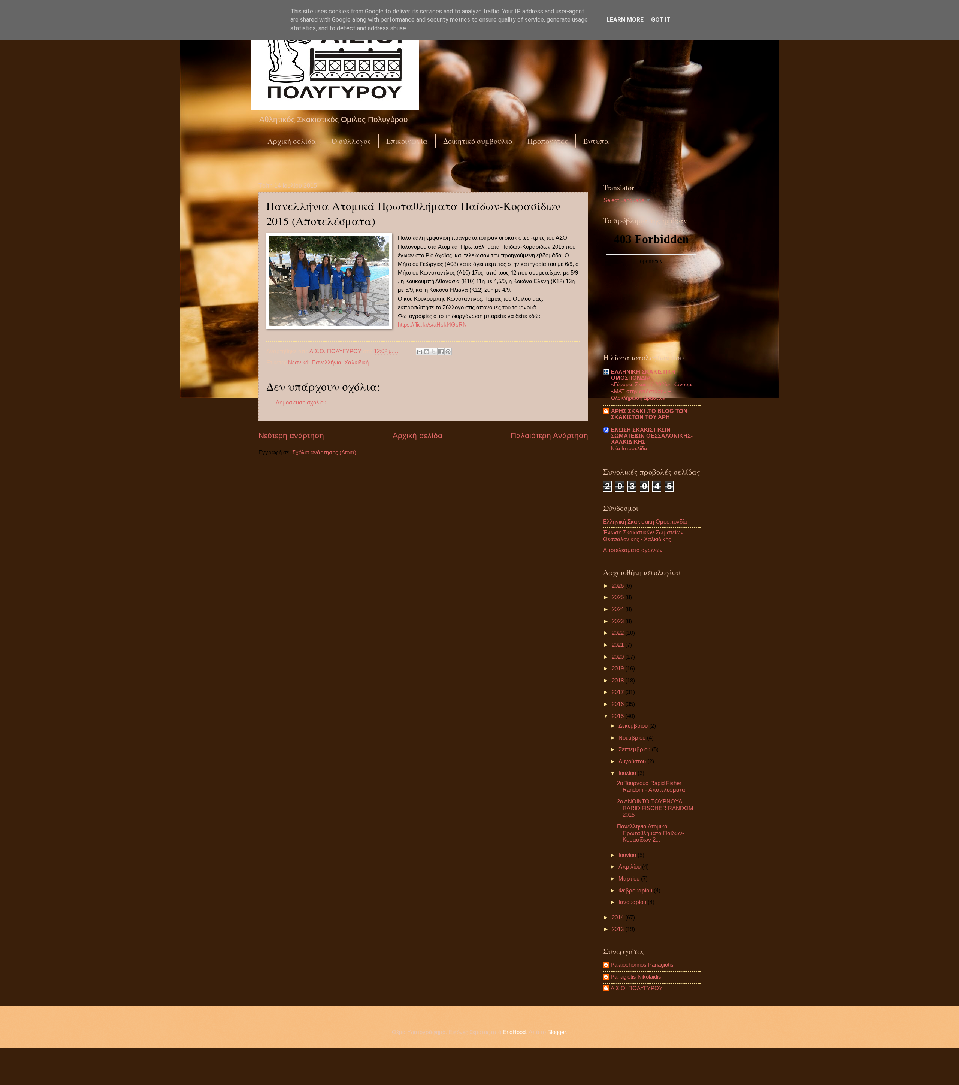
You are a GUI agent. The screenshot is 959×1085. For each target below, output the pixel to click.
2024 (618, 609)
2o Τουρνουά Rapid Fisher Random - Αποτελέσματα (651, 786)
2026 (618, 586)
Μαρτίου (629, 879)
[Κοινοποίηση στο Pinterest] (448, 351)
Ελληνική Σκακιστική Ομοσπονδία (645, 522)
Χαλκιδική (356, 363)
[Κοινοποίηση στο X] (434, 351)
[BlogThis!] (426, 351)
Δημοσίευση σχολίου (301, 403)
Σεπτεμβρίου (635, 749)
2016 (618, 704)
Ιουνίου (628, 855)
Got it (661, 19)
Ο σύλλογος (351, 141)
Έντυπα (596, 141)
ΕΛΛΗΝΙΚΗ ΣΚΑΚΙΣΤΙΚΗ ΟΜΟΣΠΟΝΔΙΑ (643, 375)
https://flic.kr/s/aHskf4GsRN (432, 324)
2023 (618, 621)
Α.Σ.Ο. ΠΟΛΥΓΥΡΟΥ (637, 988)
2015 (618, 716)
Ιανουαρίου (633, 902)
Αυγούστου (632, 761)
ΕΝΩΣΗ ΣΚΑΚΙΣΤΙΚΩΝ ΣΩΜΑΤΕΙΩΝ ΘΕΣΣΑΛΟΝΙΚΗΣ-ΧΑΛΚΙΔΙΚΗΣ (652, 436)
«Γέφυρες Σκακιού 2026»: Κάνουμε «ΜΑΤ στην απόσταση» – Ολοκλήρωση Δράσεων (652, 391)
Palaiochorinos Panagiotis (642, 965)
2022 (618, 633)
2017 (618, 692)
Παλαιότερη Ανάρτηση (549, 435)
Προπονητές (547, 141)
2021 (618, 645)
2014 (618, 918)
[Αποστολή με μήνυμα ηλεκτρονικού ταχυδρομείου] (419, 351)
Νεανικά (298, 363)
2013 (618, 929)
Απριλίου (630, 867)
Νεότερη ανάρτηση (291, 435)
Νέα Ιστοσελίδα (629, 448)
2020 (618, 657)
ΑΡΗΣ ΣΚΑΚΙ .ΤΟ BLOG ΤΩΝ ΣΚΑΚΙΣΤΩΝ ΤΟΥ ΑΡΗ (649, 414)
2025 (618, 597)
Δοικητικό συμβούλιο (477, 141)
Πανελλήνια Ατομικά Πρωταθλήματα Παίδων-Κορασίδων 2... (650, 833)
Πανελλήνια (326, 363)
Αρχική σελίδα (291, 141)
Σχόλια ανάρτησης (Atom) (324, 452)
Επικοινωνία (407, 141)
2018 (618, 681)
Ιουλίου (628, 773)
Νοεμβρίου (632, 738)
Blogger (556, 1032)
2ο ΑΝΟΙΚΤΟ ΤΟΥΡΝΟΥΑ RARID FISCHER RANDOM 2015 (655, 808)
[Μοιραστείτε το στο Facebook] (441, 351)
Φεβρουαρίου (636, 891)
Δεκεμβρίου (633, 726)
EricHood (514, 1032)
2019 (618, 669)
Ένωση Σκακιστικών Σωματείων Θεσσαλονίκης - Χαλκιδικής (643, 536)
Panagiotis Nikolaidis (636, 977)
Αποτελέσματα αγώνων (633, 550)
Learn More (625, 19)
